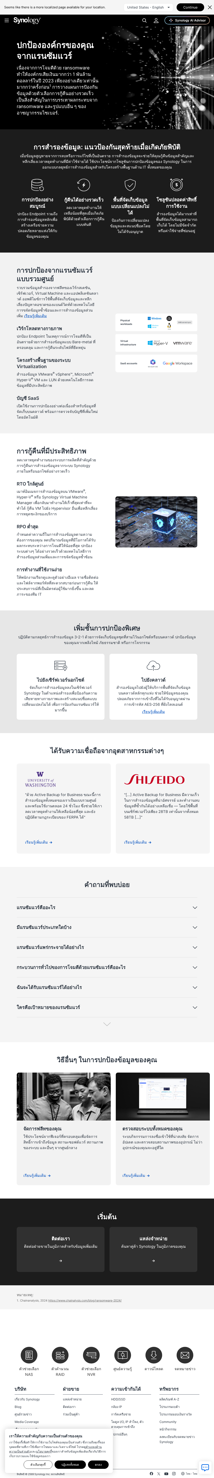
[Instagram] (174, 1474)
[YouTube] (166, 1474)
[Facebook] (151, 1474)
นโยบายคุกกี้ (44, 1451)
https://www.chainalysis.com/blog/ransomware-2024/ (85, 1300)
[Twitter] (158, 1474)
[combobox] (148, 7)
